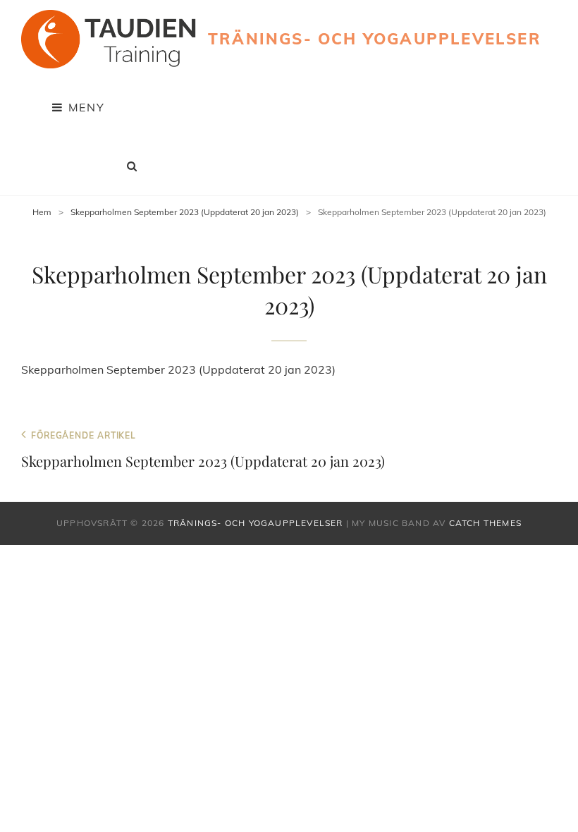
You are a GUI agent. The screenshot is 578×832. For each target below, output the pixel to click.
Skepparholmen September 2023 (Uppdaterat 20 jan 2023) (184, 212)
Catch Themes (485, 523)
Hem (41, 212)
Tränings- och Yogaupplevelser (374, 39)
